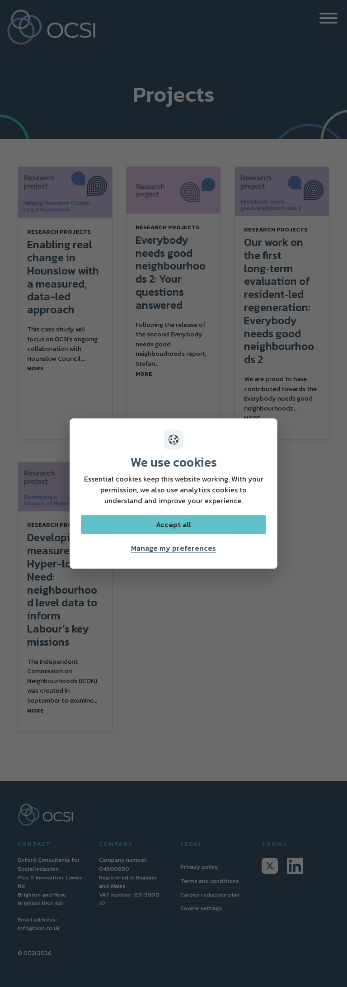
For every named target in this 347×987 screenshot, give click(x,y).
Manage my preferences (173, 548)
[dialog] (173, 493)
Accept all (173, 524)
